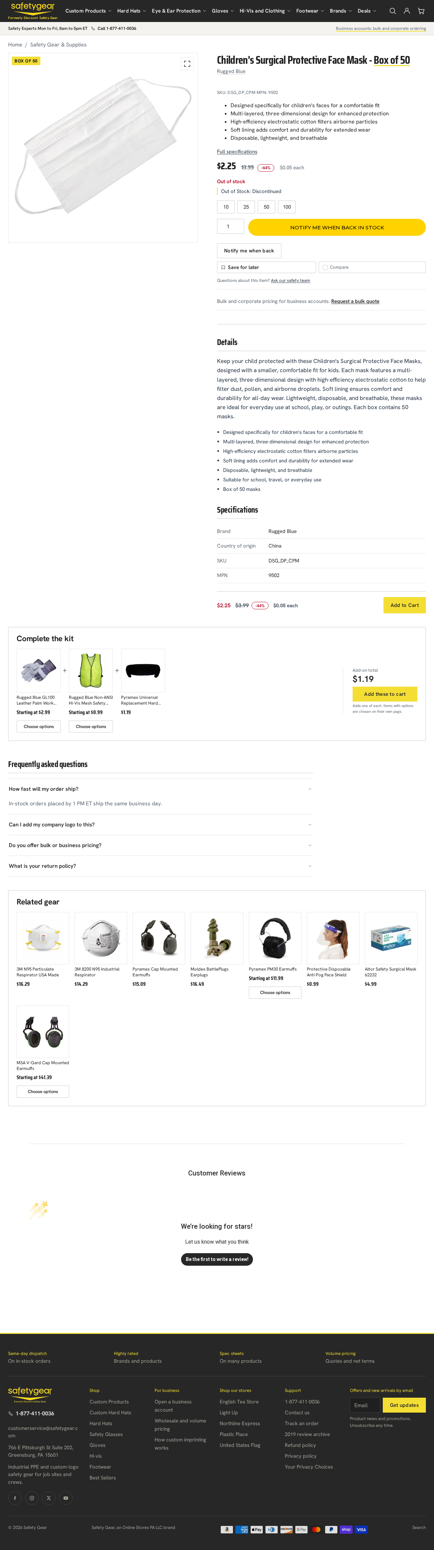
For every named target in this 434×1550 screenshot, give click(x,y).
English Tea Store (239, 1401)
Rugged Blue (231, 71)
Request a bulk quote (355, 301)
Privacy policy (301, 1456)
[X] (49, 1498)
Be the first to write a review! (217, 1259)
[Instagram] (32, 1498)
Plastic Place (234, 1434)
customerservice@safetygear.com (43, 1432)
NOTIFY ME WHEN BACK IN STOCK (337, 227)
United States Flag (240, 1445)
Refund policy (300, 1445)
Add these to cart (385, 694)
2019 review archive (307, 1434)
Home (15, 44)
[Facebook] (15, 1498)
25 (246, 207)
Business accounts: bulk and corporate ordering (381, 28)
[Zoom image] (187, 63)
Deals (364, 10)
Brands (338, 10)
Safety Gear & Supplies (58, 44)
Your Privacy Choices (309, 1466)
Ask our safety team (290, 280)
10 (226, 207)
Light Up (229, 1412)
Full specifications (237, 151)
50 (266, 207)
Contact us (297, 1412)
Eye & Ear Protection (176, 10)
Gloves (220, 10)
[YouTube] (66, 1498)
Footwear (307, 10)
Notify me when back (249, 250)
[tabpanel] (103, 148)
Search (419, 1527)
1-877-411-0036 (35, 1413)
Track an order (302, 1423)
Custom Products (85, 10)
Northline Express (240, 1423)
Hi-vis (96, 1456)
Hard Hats (128, 10)
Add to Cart (405, 605)
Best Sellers (103, 1477)
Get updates (404, 1405)
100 (287, 207)
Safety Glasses (106, 1434)
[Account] (407, 10)
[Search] (392, 10)
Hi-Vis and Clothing (262, 10)
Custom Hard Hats (110, 1412)
